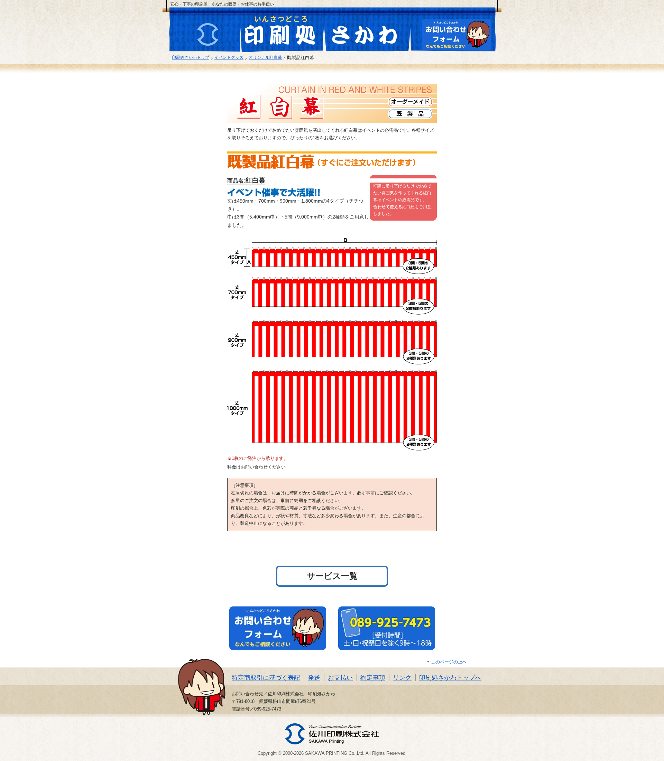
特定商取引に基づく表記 (266, 677)
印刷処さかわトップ (190, 57)
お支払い (340, 677)
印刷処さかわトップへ (450, 677)
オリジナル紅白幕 (265, 57)
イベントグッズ (228, 57)
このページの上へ (449, 662)
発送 (314, 677)
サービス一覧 (332, 576)
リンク (402, 677)
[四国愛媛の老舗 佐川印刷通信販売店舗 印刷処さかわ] (284, 31)
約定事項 (372, 677)
